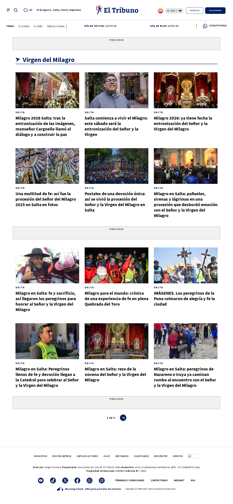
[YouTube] (41, 480)
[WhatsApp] (89, 480)
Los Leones (19, 26)
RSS (193, 480)
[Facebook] (77, 480)
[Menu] (8, 10)
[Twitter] (65, 480)
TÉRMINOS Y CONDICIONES (129, 480)
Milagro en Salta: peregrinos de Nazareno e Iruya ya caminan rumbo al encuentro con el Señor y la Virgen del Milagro (185, 377)
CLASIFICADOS (141, 456)
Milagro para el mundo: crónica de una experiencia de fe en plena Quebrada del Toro (116, 298)
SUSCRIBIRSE (215, 10)
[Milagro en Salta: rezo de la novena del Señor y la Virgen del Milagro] (116, 341)
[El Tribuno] (117, 10)
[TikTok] (53, 480)
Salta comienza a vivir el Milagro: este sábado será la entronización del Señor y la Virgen (116, 126)
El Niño (34, 26)
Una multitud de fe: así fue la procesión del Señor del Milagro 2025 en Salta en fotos (45, 199)
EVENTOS (178, 456)
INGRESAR (195, 10)
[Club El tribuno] (193, 456)
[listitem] (29, 10)
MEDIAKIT (179, 480)
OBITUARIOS (122, 456)
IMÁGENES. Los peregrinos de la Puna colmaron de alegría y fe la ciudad (184, 298)
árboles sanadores (55, 26)
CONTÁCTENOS (159, 480)
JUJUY (106, 456)
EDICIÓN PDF (161, 456)
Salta (20, 112)
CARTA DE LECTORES (87, 456)
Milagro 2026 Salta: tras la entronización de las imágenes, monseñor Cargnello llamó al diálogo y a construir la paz (45, 126)
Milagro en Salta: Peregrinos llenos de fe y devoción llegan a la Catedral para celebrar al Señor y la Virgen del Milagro (47, 377)
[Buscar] (15, 10)
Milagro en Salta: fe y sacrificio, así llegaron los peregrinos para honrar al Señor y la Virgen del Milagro (45, 301)
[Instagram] (102, 480)
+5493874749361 (218, 25)
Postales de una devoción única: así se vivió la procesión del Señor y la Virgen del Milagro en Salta (115, 202)
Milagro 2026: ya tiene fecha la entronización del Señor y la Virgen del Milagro (183, 123)
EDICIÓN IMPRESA (61, 456)
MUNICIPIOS (40, 456)
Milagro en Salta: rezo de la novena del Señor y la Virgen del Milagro (115, 374)
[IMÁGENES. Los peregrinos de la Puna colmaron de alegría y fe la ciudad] (186, 265)
